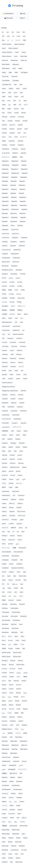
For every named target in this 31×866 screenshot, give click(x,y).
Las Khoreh (22, 342)
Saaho (4, 854)
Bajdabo (4, 781)
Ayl (26, 527)
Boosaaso (4, 660)
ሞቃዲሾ (13, 306)
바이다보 (4, 809)
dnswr (4, 543)
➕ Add (22, 13)
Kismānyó (4, 366)
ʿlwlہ (8, 584)
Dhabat (18, 858)
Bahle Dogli (23, 56)
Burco (22, 636)
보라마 (10, 701)
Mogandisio (23, 205)
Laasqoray (10, 338)
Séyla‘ (3, 92)
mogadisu (5, 241)
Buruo (3, 640)
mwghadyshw (15, 253)
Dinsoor (20, 535)
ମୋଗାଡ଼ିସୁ (11, 294)
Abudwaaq (13, 604)
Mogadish (24, 173)
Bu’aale (18, 648)
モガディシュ (21, 306)
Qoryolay (12, 116)
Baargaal (12, 809)
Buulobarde (5, 632)
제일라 (9, 108)
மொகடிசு (18, 294)
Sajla (21, 84)
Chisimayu (5, 354)
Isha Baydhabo (17, 789)
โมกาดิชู (12, 302)
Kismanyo (4, 362)
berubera (4, 725)
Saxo (22, 854)
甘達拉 (4, 141)
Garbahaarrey (6, 495)
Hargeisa (9, 439)
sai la (8, 100)
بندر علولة (14, 584)
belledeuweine (6, 761)
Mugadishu (14, 217)
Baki (11, 862)
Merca (4, 318)
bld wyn (24, 761)
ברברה (16, 729)
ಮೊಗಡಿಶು (12, 298)
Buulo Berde (5, 628)
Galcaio (4, 503)
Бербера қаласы (7, 729)
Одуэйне (23, 153)
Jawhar (18, 374)
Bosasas (20, 660)
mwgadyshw (16, 249)
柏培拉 (25, 733)
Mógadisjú (5, 225)
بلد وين (21, 765)
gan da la (12, 124)
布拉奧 (4, 648)
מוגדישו (4, 278)
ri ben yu (11, 797)
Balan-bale (18, 842)
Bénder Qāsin (20, 664)
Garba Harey (5, 491)
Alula (14, 576)
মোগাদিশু (16, 290)
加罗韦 (4, 487)
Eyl (18, 531)
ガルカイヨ (5, 527)
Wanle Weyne (6, 68)
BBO (22, 713)
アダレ (21, 596)
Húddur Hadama (13, 48)
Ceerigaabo (5, 560)
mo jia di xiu (15, 233)
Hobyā (18, 435)
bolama (4, 688)
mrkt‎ (16, 318)
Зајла (25, 100)
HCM (22, 531)
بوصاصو (26, 672)
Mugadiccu (5, 217)
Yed (13, 32)
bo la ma (18, 684)
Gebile (4, 447)
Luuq (3, 334)
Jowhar (18, 378)
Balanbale (22, 846)
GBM (16, 487)
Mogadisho (5, 177)
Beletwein (4, 753)
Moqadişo (5, 213)
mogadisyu (14, 241)
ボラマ (23, 696)
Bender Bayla (23, 825)
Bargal (4, 813)
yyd (24, 36)
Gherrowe (21, 463)
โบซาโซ (4, 676)
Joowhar (10, 378)
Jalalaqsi (21, 402)
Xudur (16, 56)
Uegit (14, 68)
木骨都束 (4, 314)
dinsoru (20, 539)
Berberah (12, 717)
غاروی (23, 479)
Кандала (12, 133)
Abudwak (22, 604)
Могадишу (19, 269)
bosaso (20, 668)
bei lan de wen (6, 757)
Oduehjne (20, 141)
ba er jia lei (12, 813)
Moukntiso (22, 213)
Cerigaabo (14, 560)
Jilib (22, 370)
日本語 (18, 805)
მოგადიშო (5, 306)
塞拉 (3, 108)
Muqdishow (14, 221)
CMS (3, 406)
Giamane (20, 394)
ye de (18, 36)
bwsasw (4, 672)
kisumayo (13, 366)
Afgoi (23, 833)
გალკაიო (19, 523)
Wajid (10, 72)
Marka (26, 314)
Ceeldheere (5, 568)
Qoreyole (4, 116)
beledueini (16, 757)
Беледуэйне (12, 765)
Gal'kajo (21, 499)
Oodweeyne (5, 149)
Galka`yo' (12, 503)
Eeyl (8, 531)
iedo (8, 36)
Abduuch (11, 600)
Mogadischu (14, 169)
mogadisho (15, 237)
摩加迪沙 (20, 310)
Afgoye (18, 837)
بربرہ (3, 733)
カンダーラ (23, 137)
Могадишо (14, 265)
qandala (19, 129)
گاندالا (15, 137)
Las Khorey (5, 346)
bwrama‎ (4, 692)
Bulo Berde (5, 624)
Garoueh (12, 455)
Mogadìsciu (23, 197)
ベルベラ (18, 733)
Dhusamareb (22, 547)
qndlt (26, 129)
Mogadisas (5, 169)
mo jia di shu (5, 233)
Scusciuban (14, 410)
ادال (10, 596)
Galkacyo (20, 503)
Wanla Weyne (6, 64)
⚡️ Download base (8, 13)
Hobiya (19, 431)
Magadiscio (5, 161)
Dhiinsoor (4, 535)
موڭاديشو (4, 286)
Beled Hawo (19, 862)
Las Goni (4, 342)
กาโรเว (4, 483)
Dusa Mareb (5, 556)
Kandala (25, 120)
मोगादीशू (10, 290)
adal (15, 592)
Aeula (8, 576)
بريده (3, 713)
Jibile (9, 451)
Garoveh (4, 459)
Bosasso (11, 664)
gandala (20, 124)
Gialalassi (13, 402)
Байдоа (4, 801)
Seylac (25, 88)
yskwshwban (17, 419)
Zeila (21, 92)
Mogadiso (22, 181)
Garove (20, 455)
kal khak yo (5, 519)
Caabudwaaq (14, 608)
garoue (4, 471)
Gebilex (18, 447)
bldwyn (4, 765)
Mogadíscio (5, 201)
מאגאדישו (22, 274)
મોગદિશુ (4, 294)
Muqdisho (5, 221)
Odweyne (20, 145)
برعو (10, 644)
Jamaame (5, 398)
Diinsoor (12, 535)
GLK (14, 495)
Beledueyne (5, 745)
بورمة (9, 696)
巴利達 (16, 713)
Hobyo (11, 435)
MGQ (21, 157)
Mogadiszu (5, 189)
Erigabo (4, 564)
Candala (10, 120)
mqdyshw (13, 245)
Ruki (22, 108)
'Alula (24, 572)
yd (13, 36)
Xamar (12, 225)
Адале (4, 596)
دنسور (17, 543)
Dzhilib (4, 370)
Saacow (16, 108)
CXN (3, 120)
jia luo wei (4, 475)
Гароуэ (11, 479)
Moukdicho (14, 213)
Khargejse (13, 443)
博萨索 (25, 676)
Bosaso (4, 664)
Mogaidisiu (5, 205)
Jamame (13, 398)
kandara (11, 129)
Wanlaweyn (15, 64)
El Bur (18, 572)
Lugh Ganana (16, 326)
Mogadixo (14, 189)
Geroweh (4, 463)
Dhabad (10, 858)
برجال (9, 821)
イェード (18, 40)
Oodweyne (15, 149)
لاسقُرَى (12, 350)
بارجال (3, 821)
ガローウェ (19, 483)
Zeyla (9, 96)
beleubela (13, 721)
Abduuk (19, 600)
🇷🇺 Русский (8, 18)
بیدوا (15, 801)
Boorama (16, 680)
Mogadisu (13, 185)
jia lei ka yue (21, 515)
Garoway (12, 459)
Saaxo (10, 854)
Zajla (9, 92)
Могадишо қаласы (7, 269)
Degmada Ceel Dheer (17, 568)
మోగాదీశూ (4, 298)
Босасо (12, 672)
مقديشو (11, 278)
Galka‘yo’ (19, 507)
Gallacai (4, 511)
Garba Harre (15, 491)
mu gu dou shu (6, 249)
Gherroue (12, 463)
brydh (18, 709)
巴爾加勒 (4, 825)
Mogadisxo (22, 185)
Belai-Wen (5, 741)
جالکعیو (4, 523)
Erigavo (11, 564)
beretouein (16, 761)
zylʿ (20, 100)
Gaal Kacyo (21, 495)
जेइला (15, 104)
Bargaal (20, 809)
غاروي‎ (17, 479)
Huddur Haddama (19, 44)
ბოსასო (12, 676)
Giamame (4, 394)
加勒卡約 (13, 527)
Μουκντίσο (16, 261)
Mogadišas (5, 197)
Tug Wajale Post (6, 84)
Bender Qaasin (6, 656)
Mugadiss (23, 217)
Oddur (17, 52)
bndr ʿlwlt (18, 580)
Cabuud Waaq (16, 612)
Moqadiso (24, 209)
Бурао (23, 640)
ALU (3, 576)
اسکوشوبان (15, 423)
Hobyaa (4, 435)
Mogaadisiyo (5, 165)
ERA (21, 560)
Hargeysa (4, 443)
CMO (12, 431)
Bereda (11, 705)
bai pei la (4, 721)
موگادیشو (12, 286)
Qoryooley (21, 116)
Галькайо (14, 519)
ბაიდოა (22, 801)
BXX (10, 680)
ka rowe (12, 475)
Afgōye (25, 837)
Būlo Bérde (14, 632)
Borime (11, 684)
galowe (24, 467)
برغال (15, 821)
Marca (19, 314)
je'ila (22, 96)
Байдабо (19, 797)
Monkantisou (15, 209)
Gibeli (3, 451)
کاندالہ (10, 137)
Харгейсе (21, 443)
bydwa (4, 797)
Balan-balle (5, 846)
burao (17, 640)
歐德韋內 (14, 157)
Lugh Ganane (6, 330)
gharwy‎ (18, 471)
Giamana (12, 394)
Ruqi (3, 112)
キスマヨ (21, 366)
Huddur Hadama (6, 44)
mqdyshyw (22, 245)
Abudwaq (4, 608)
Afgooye (11, 837)
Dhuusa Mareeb (6, 551)
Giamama (23, 390)
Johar (25, 374)
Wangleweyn (14, 60)
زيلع (10, 104)
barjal (19, 813)
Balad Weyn (18, 737)
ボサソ (18, 676)
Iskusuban (20, 406)
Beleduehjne (23, 741)
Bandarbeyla (13, 825)
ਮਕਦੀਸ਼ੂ (22, 290)
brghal (12, 817)
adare (21, 592)
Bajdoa (12, 781)
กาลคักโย (11, 523)
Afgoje (4, 837)
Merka (10, 318)
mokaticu (4, 245)
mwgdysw (5, 253)
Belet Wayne (5, 749)
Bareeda (24, 701)
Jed (7, 32)
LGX (16, 322)
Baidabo (12, 777)
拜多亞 (11, 805)
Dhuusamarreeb (18, 551)
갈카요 (20, 527)
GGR (15, 451)
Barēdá (4, 705)
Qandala (4, 124)
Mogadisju (5, 181)
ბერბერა (10, 733)
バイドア (4, 805)
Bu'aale (11, 648)
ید (12, 40)
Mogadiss (4, 185)
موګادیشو (19, 282)
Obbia (24, 435)
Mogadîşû (14, 201)
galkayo (4, 515)
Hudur (4, 48)
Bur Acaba (5, 616)
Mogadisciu (5, 173)
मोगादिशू (3, 290)
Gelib (10, 370)
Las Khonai (13, 342)
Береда (25, 709)
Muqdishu (22, 221)
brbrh (11, 725)
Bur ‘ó (10, 636)
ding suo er (12, 539)
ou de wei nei (5, 153)
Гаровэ (4, 479)
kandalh (4, 129)
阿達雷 (4, 600)
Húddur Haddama (7, 52)
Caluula (10, 580)
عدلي (15, 596)
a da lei (9, 592)
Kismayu (20, 362)
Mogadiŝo (5, 193)
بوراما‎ (3, 696)
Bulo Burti (13, 624)
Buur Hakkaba (6, 620)
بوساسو (19, 672)
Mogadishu (14, 177)
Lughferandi (15, 330)
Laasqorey (19, 338)
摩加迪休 (4, 310)
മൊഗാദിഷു (21, 298)
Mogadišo (14, 197)
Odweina (4, 145)
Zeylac (16, 96)
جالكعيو (22, 519)
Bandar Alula (22, 576)
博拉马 (4, 701)
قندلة (24, 133)
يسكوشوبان (23, 423)
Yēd (3, 36)
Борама (18, 692)
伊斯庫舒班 (5, 431)
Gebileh (11, 447)
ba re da (11, 709)
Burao (16, 636)
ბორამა (16, 696)
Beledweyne (15, 745)
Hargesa (17, 439)
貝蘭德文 (4, 773)
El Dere (4, 572)
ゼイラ (26, 104)
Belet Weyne (23, 749)
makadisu (20, 225)
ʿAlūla (25, 580)
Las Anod (24, 850)
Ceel (3, 531)
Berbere (20, 717)
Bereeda (18, 705)
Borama (24, 680)
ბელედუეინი (11, 769)
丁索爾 (14, 547)
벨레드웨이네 (13, 773)
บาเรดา (10, 713)
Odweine (12, 145)
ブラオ (22, 644)
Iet (3, 32)
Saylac (4, 88)
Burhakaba (23, 616)
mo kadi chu (5, 237)
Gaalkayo (13, 499)
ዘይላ (20, 104)
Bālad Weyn (13, 753)
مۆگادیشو (19, 286)
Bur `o (4, 636)
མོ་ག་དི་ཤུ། (19, 302)
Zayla (15, 92)
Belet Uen (24, 745)
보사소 (4, 680)
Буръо (4, 644)
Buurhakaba (16, 620)
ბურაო (16, 644)
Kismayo (12, 362)
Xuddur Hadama (6, 56)
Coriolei (16, 112)
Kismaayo (21, 358)
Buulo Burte (15, 628)
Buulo (20, 624)
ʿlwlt (3, 584)
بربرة (22, 729)
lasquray (4, 350)
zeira (14, 100)
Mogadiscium (15, 173)
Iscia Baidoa (5, 785)
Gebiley (25, 447)
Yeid (23, 32)
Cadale (16, 588)
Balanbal (13, 846)
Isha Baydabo (16, 785)
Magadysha (14, 161)
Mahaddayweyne (7, 322)
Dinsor (4, 539)
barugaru (4, 817)
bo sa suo (12, 668)
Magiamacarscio (14, 467)
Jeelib (16, 370)
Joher (3, 378)
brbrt (17, 725)
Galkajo (4, 507)
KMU (12, 354)
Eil (13, 531)
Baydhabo (19, 781)
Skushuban (23, 410)
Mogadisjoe (23, 177)
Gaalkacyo (5, 499)
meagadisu (5, 229)
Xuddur (24, 52)
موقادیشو (12, 282)
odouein (23, 149)
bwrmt (11, 692)
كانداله (3, 137)
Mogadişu (13, 193)
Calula (4, 580)
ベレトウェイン (22, 769)
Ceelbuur (11, 572)
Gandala (17, 120)
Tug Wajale (15, 80)
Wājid (16, 72)
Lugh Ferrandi (6, 326)
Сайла (4, 104)
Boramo (4, 684)
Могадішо (5, 274)
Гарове (20, 475)
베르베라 (4, 737)
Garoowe (4, 455)
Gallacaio (11, 511)
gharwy (11, 471)
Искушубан (5, 423)
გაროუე (11, 483)
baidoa (20, 793)
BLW (11, 737)
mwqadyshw (16, 257)
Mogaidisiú (14, 205)
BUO (21, 632)
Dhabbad (4, 862)
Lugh (21, 322)
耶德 (24, 40)
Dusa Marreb (15, 556)
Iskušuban (5, 410)
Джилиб (4, 374)
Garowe (20, 459)
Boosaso (12, 660)
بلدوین (3, 769)
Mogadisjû (14, 181)
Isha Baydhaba (6, 789)
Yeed (18, 32)
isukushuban (15, 415)
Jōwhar (25, 378)
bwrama (18, 688)
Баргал (24, 817)
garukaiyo (12, 515)
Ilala (22, 588)
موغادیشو (4, 282)
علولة (21, 584)
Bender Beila (5, 829)
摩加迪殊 (12, 310)
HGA (3, 439)
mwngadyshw (6, 257)
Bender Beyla (16, 829)
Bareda (17, 701)
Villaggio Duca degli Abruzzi (10, 390)
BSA (23, 648)
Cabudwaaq (5, 612)
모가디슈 (12, 314)
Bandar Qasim (17, 652)
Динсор (10, 543)
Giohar (11, 374)
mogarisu (22, 241)
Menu (22, 18)
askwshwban (5, 415)
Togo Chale (5, 76)
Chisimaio (19, 350)
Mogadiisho (15, 165)
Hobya (25, 431)
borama (11, 688)
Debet (4, 858)
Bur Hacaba (14, 616)
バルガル (22, 821)
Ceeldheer (19, 564)
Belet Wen (15, 749)
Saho (16, 854)
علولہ (3, 588)
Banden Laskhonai (18, 334)
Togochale (14, 76)
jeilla (3, 100)
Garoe (21, 451)
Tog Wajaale (24, 72)
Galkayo (11, 507)
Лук (9, 334)
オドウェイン (5, 157)
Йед (3, 40)
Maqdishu (24, 161)
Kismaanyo (13, 358)
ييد (8, 40)
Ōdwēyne (15, 153)
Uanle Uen (5, 60)
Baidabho (4, 777)
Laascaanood (14, 850)
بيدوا (10, 801)
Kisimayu (4, 358)
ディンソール (5, 547)
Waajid (20, 68)
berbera (21, 721)
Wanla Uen (24, 60)
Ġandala (4, 133)
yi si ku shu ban (6, 419)
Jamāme (20, 398)
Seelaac (11, 88)
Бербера (24, 725)
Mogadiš (21, 193)
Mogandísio (5, 209)
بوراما (25, 692)
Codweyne (12, 141)
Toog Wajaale (6, 80)
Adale (9, 588)
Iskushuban (11, 406)
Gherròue (4, 467)
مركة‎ (21, 318)
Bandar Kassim (6, 652)
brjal (18, 817)
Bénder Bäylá (6, 833)
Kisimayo (18, 354)
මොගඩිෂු (4, 302)
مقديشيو (18, 278)
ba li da (4, 709)
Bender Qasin (17, 656)
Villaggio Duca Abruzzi (8, 386)
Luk (23, 330)
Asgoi (3, 842)
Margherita (5, 402)
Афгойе (10, 842)
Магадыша (5, 265)
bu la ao (10, 640)
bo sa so (4, 668)
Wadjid (4, 72)
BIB (21, 773)
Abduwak (4, 604)
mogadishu (24, 237)
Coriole (9, 112)
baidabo (13, 793)
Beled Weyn (14, 741)
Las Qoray (14, 346)
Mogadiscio (24, 169)
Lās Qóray (23, 346)
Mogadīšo (22, 201)
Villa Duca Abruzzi (7, 382)
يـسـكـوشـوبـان (6, 427)
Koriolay (23, 112)
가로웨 (10, 487)
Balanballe (5, 850)
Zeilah (3, 96)
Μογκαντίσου (6, 261)
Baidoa (20, 777)
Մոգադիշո (14, 274)
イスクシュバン (17, 427)
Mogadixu (22, 189)
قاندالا (19, 133)
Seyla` (18, 88)
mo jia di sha (14, 229)
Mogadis (24, 165)
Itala (3, 592)
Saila (15, 84)
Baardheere (15, 833)
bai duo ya (5, 793)
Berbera (4, 717)
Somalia (3, 28)
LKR (3, 338)
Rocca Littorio (21, 511)
